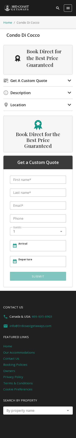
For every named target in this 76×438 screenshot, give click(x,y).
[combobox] (38, 231)
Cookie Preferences (17, 389)
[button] (67, 410)
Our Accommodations (19, 352)
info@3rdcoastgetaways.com (30, 326)
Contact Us (11, 358)
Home (7, 22)
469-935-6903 (42, 316)
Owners (9, 371)
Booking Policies (15, 364)
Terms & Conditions (18, 383)
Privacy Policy (13, 377)
